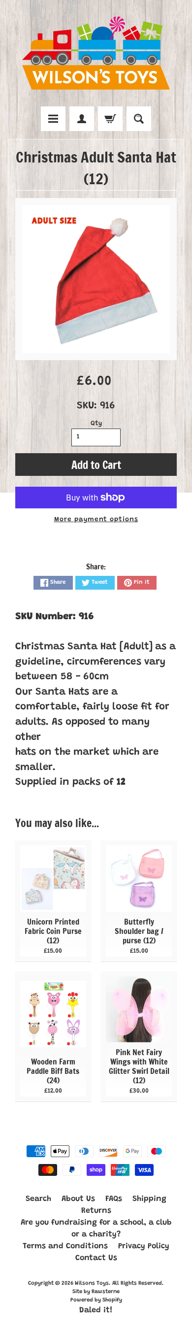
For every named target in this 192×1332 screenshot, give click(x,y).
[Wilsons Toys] (96, 54)
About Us (78, 1199)
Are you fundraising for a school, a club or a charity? (96, 1228)
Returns (96, 1211)
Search (38, 1199)
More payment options (96, 519)
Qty (96, 423)
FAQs (113, 1199)
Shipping (149, 1199)
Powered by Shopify (96, 1300)
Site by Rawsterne (96, 1292)
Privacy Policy (143, 1246)
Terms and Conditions (65, 1246)
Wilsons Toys (92, 1283)
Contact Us (96, 1258)
